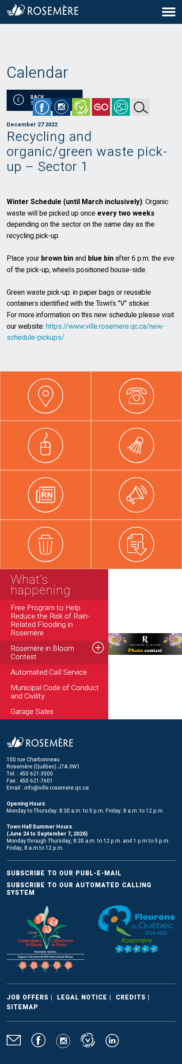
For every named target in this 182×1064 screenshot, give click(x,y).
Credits (131, 997)
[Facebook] (42, 107)
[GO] (101, 107)
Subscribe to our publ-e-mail (64, 873)
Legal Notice (82, 997)
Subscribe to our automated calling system (79, 889)
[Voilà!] (81, 107)
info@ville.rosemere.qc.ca (56, 788)
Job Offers (28, 997)
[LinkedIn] (112, 1044)
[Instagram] (61, 107)
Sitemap (22, 1007)
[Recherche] (141, 107)
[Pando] (121, 107)
